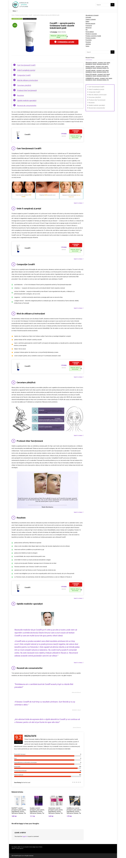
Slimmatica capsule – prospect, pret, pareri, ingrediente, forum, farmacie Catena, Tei (98, 63)
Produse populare (91, 38)
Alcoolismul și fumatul (92, 15)
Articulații (88, 17)
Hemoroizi (88, 27)
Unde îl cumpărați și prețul (26, 70)
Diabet (87, 21)
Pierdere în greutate (91, 34)
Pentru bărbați (90, 32)
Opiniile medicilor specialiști (26, 100)
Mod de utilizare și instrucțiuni (27, 80)
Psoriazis (88, 42)
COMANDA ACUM (65, 42)
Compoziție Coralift (24, 75)
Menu (14, 11)
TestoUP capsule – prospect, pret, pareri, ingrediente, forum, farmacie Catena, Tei (97, 71)
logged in (24, 836)
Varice (87, 46)
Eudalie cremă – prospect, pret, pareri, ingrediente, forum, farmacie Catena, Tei (37, 810)
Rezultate (20, 95)
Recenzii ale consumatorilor (26, 105)
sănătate (88, 44)
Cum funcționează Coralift (26, 65)
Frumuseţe (89, 25)
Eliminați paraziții (90, 23)
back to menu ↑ (79, 203)
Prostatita (88, 40)
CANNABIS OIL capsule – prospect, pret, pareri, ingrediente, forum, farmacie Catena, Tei (99, 79)
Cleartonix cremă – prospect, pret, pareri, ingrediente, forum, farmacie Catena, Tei (55, 810)
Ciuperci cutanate (91, 19)
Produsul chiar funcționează (27, 90)
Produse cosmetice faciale (21, 15)
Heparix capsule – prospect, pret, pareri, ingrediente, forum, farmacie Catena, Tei (97, 67)
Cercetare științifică (24, 85)
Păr (87, 29)
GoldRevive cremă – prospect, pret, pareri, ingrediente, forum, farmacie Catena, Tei (74, 810)
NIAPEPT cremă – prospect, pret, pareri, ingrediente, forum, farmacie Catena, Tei (19, 810)
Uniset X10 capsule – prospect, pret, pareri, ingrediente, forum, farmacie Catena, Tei (98, 75)
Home (13, 15)
